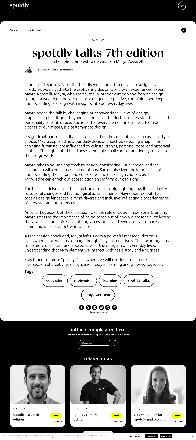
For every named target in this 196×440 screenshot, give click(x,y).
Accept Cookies (166, 436)
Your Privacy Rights (135, 436)
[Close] (192, 436)
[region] (98, 436)
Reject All (151, 436)
